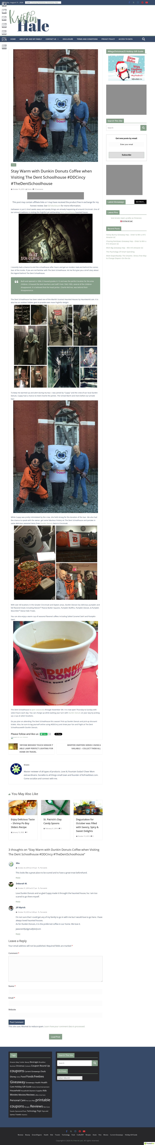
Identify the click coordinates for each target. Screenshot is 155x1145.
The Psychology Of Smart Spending (120, 252)
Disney (13, 1076)
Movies (14, 1094)
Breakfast (42, 1062)
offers (37, 1095)
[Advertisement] (55, 195)
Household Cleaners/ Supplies (31, 1091)
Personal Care (18, 1100)
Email (11, 998)
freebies (39, 1076)
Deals (43, 1071)
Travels (18, 1114)
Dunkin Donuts (46, 523)
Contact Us (51, 39)
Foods (30, 1076)
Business (12, 1066)
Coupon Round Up (40, 1065)
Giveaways (30, 1082)
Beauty (27, 1062)
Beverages (34, 1062)
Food (13, 165)
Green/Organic (37, 1135)
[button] (57, 39)
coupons (17, 1070)
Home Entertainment (42, 1087)
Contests (28, 1066)
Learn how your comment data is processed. (64, 1026)
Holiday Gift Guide (23, 1086)
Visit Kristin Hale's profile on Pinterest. (126, 218)
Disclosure (68, 39)
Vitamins (24, 1115)
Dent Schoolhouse (67, 212)
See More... (140, 202)
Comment (13, 953)
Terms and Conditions (87, 39)
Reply (18, 878)
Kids (45, 1090)
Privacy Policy (108, 39)
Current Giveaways (32, 1071)
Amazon (13, 1062)
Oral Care (42, 1095)
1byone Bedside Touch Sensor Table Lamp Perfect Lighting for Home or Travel (36, 748)
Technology (31, 1111)
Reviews (36, 1106)
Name (12, 986)
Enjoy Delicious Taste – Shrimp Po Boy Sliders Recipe (23, 823)
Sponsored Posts (20, 1111)
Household (15, 1090)
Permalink (43, 868)
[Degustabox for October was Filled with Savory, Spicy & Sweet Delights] (88, 801)
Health (37, 1082)
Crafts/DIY (80, 1135)
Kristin (29, 189)
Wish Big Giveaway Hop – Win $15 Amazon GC (124, 248)
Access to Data (125, 39)
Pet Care (28, 1101)
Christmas (20, 1065)
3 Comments (39, 189)
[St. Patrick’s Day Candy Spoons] (55, 801)
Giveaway (17, 1082)
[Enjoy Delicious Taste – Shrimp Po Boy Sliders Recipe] (22, 801)
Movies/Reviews (26, 1094)
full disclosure (54, 205)
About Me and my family (30, 39)
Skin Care (46, 1107)
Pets (33, 1100)
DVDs (18, 1077)
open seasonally (37, 710)
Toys (39, 1111)
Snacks (12, 1111)
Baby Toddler (20, 1062)
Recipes (27, 1107)
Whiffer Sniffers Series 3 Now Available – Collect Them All (84, 747)
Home (13, 39)
